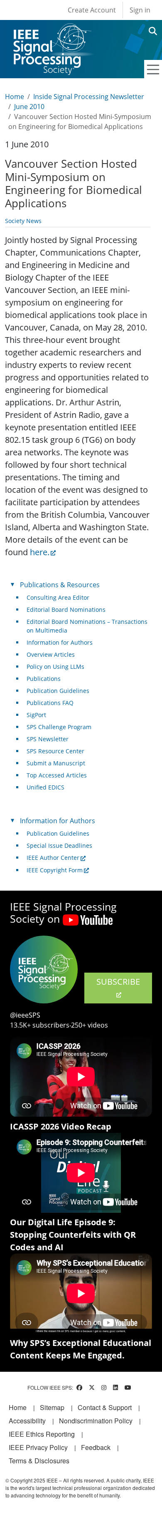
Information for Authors (60, 642)
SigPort (36, 715)
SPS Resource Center (55, 751)
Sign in (140, 10)
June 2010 (29, 106)
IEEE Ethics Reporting (42, 1434)
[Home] (51, 31)
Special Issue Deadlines (59, 845)
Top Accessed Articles (57, 775)
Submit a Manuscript (56, 763)
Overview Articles (51, 654)
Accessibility (27, 1420)
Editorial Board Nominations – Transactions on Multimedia (87, 626)
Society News (23, 221)
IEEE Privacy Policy (38, 1447)
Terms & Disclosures (39, 1460)
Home (14, 96)
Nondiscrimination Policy (96, 1420)
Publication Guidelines (58, 691)
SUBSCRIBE (118, 981)
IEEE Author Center (53, 858)
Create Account (92, 10)
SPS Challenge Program (59, 727)
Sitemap (52, 1407)
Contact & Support (105, 1407)
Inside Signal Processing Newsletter (88, 96)
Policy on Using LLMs (55, 666)
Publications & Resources (60, 584)
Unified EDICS (45, 787)
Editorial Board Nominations (66, 609)
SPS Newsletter (48, 739)
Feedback (95, 1447)
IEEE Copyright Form (55, 870)
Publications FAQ (50, 703)
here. (39, 552)
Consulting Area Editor (58, 597)
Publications (44, 679)
